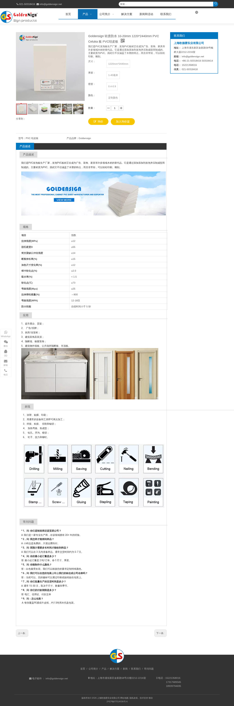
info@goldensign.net (51, 4)
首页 (82, 668)
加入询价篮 (123, 121)
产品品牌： (73, 138)
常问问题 (149, 668)
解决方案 (114, 668)
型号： (22, 138)
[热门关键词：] (215, 4)
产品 (104, 668)
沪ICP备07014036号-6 (117, 701)
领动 (151, 698)
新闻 (125, 668)
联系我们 (136, 668)
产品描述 (25, 146)
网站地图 (124, 698)
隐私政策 (134, 698)
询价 (100, 121)
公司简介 (93, 668)
